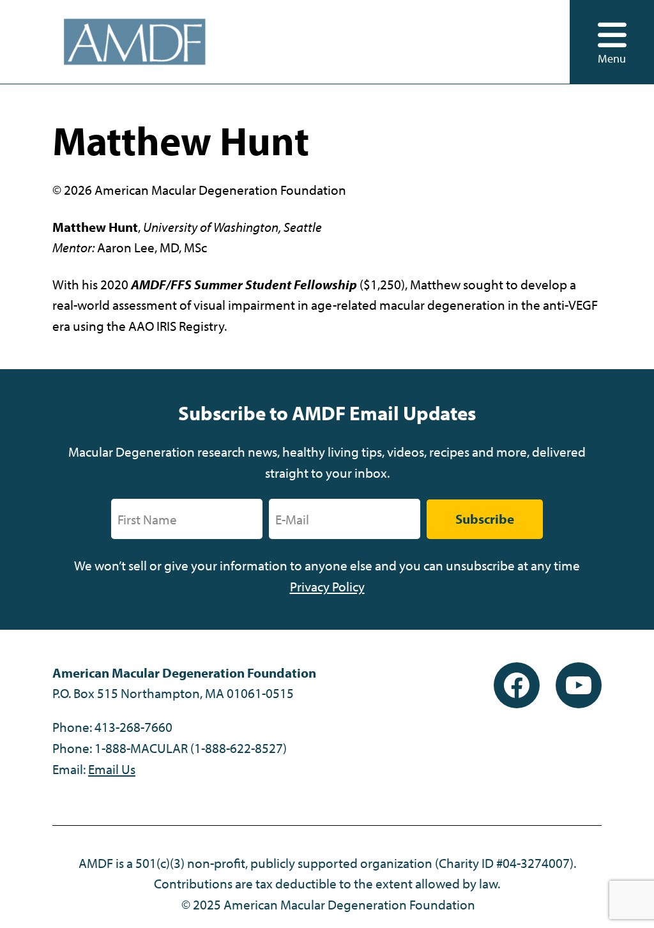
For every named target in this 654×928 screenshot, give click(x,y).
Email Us (111, 769)
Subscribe (484, 518)
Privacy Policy (327, 586)
